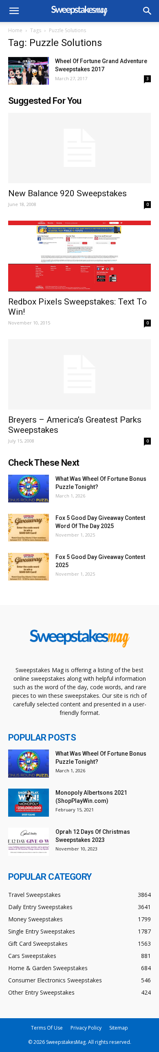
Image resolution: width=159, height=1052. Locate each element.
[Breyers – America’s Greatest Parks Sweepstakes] (79, 374)
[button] (147, 11)
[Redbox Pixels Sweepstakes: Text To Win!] (79, 256)
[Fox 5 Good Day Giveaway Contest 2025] (28, 567)
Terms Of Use (47, 1027)
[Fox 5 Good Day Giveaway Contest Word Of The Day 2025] (28, 528)
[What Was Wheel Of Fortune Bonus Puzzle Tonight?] (28, 489)
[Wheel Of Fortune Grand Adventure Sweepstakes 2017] (28, 71)
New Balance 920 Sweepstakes (67, 193)
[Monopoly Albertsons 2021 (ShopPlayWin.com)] (28, 803)
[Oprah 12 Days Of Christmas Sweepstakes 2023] (28, 842)
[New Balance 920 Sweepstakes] (79, 148)
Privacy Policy (86, 1027)
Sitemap (118, 1027)
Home (15, 30)
